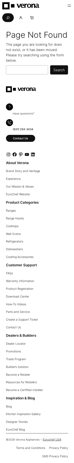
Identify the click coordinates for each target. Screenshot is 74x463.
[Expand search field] (8, 17)
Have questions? (23, 113)
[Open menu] (69, 5)
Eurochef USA (52, 439)
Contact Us (20, 138)
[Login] (20, 17)
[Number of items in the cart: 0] (32, 17)
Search (59, 70)
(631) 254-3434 (23, 129)
